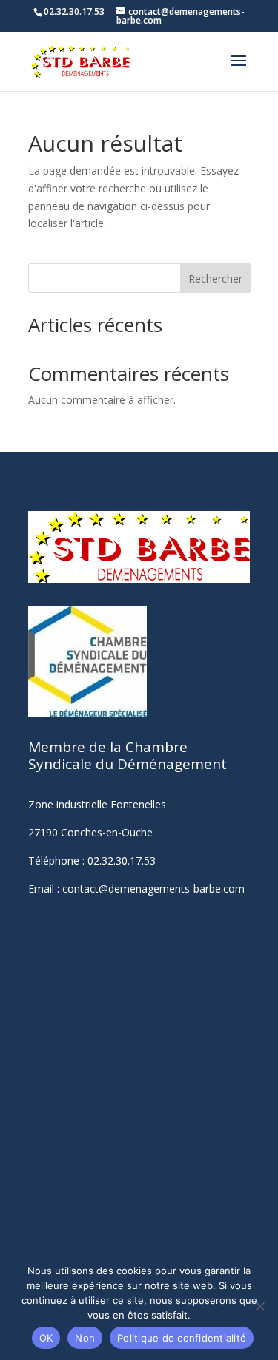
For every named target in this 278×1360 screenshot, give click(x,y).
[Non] (259, 1306)
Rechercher (215, 278)
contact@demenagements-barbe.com (153, 889)
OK (46, 1338)
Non (85, 1338)
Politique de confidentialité (181, 1338)
